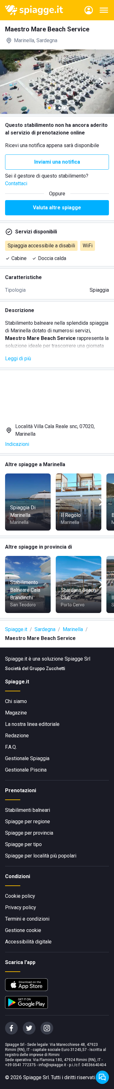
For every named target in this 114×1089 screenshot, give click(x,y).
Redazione (17, 736)
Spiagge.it (16, 629)
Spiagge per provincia (29, 833)
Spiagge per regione (27, 821)
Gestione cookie (23, 930)
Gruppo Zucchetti (47, 668)
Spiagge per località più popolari (40, 856)
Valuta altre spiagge (57, 208)
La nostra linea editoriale (32, 724)
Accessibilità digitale (28, 942)
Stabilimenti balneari (27, 810)
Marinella (73, 629)
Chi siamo (16, 701)
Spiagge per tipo (23, 844)
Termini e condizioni (27, 919)
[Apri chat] (102, 1077)
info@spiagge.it (52, 1065)
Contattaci (16, 183)
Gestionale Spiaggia (27, 758)
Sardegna (45, 629)
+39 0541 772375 (20, 1065)
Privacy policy (20, 907)
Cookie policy (20, 896)
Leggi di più (18, 358)
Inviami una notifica (57, 162)
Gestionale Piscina (26, 770)
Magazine (16, 713)
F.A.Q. (11, 747)
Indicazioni (17, 444)
